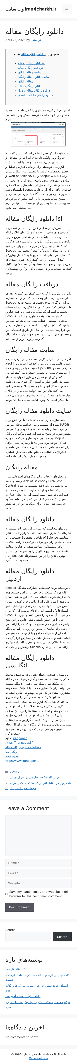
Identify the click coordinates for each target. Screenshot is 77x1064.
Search (10, 930)
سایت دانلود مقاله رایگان (34, 77)
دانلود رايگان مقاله (29, 86)
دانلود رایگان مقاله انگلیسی (35, 95)
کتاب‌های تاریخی (15, 969)
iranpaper (20, 738)
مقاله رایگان (25, 81)
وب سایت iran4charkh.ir (30, 9)
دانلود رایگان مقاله (33, 54)
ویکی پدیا (11, 751)
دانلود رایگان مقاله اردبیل (34, 90)
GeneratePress (38, 1058)
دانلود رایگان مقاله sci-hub (23, 747)
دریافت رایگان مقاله (30, 67)
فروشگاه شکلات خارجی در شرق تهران (35, 777)
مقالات (14, 772)
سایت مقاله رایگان (29, 72)
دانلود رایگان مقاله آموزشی (22, 996)
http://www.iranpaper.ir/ (22, 761)
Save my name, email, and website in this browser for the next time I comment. (39, 894)
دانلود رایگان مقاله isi (31, 63)
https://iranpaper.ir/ (19, 742)
